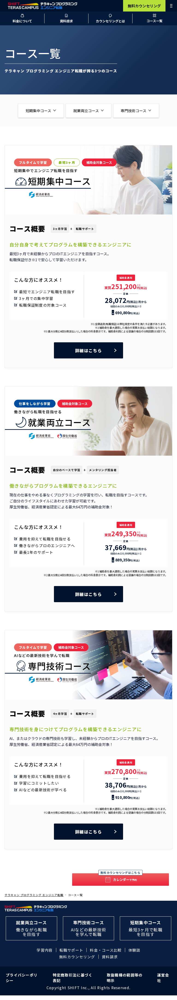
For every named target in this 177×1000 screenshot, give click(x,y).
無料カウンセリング (144, 6)
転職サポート (71, 950)
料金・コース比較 (105, 950)
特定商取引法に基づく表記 (73, 977)
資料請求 (110, 956)
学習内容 (45, 950)
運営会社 (163, 977)
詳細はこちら (88, 350)
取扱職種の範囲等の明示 (125, 977)
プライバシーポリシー (22, 977)
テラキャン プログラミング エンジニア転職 (34, 895)
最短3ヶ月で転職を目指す (145, 928)
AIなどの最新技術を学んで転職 (88, 928)
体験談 (134, 950)
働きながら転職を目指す (31, 928)
